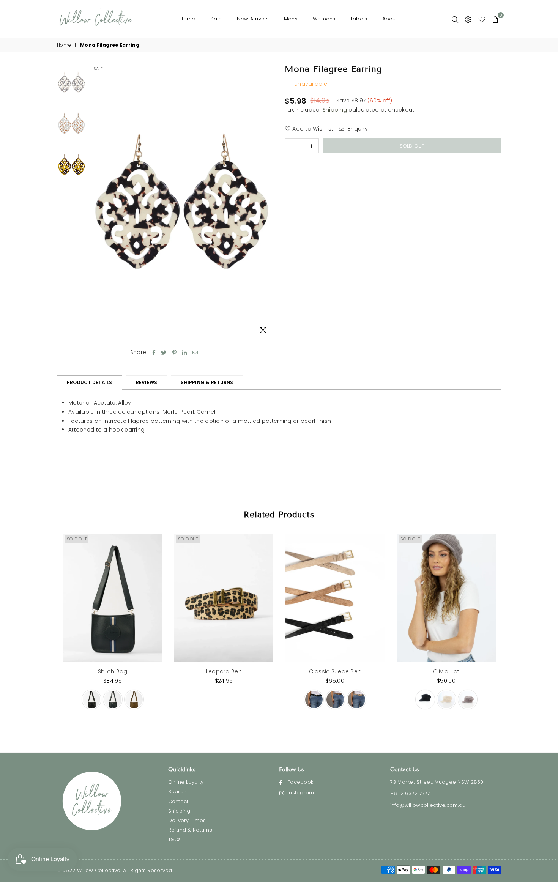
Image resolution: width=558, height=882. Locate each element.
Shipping (335, 109)
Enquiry (357, 128)
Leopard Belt (223, 671)
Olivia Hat (446, 671)
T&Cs (174, 839)
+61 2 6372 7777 (410, 793)
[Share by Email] (195, 352)
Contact (178, 801)
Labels (359, 18)
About (389, 18)
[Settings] (468, 19)
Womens (324, 18)
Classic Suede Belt (335, 671)
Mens (291, 18)
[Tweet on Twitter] (164, 352)
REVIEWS (147, 382)
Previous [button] (96, 201)
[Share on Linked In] (184, 352)
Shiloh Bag (113, 671)
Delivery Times (187, 820)
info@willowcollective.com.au (428, 805)
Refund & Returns (190, 829)
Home (187, 18)
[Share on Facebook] (154, 352)
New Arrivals (252, 18)
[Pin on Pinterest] (174, 352)
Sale (216, 18)
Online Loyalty (186, 782)
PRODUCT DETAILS (89, 382)
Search (177, 791)
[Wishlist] (482, 19)
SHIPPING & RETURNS (207, 382)
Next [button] (266, 201)
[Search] (455, 19)
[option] (182, 201)
